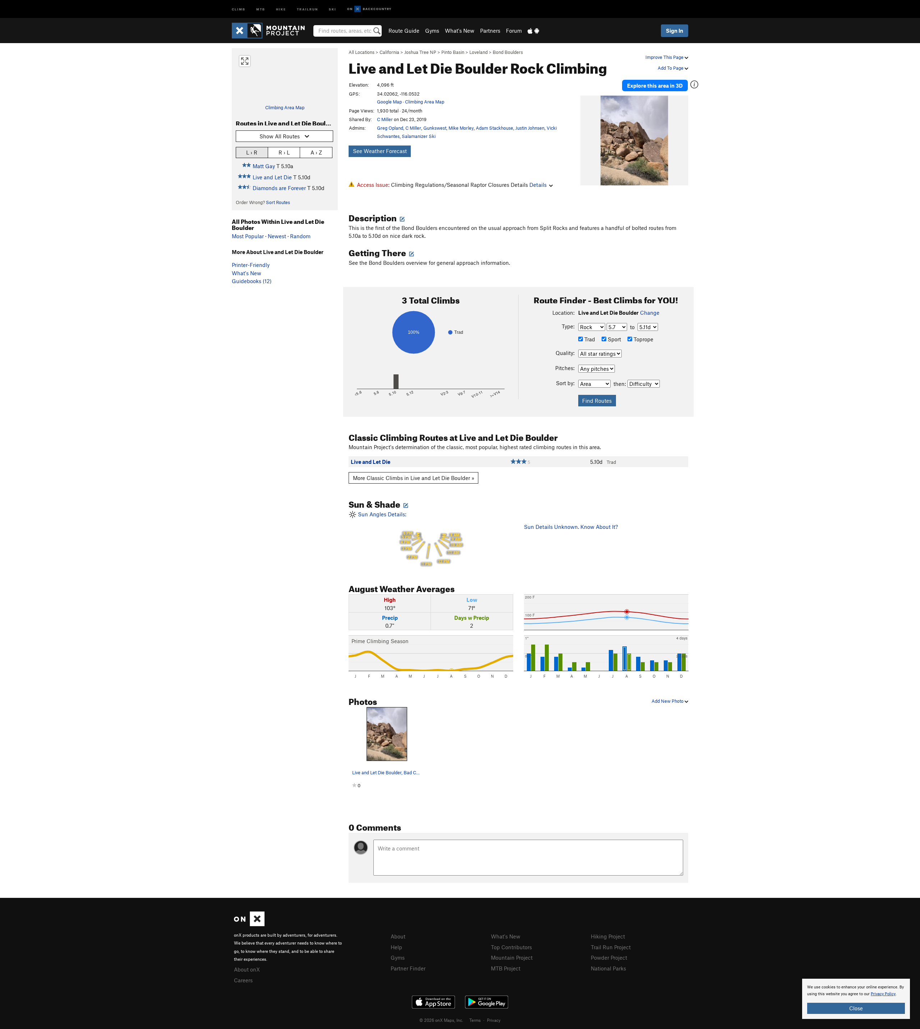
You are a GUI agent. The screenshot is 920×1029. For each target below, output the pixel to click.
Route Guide (403, 30)
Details (538, 184)
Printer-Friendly (251, 265)
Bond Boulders (508, 52)
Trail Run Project (611, 947)
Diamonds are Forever (279, 188)
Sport (613, 339)
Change (649, 312)
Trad (589, 339)
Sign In (674, 30)
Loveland (478, 52)
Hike (281, 8)
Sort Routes (278, 202)
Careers (243, 980)
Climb (238, 8)
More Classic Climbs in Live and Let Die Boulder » (413, 478)
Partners (490, 30)
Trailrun (307, 8)
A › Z (316, 152)
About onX (247, 969)
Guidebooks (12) (252, 281)
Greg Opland (390, 128)
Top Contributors (511, 947)
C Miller (385, 119)
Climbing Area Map (284, 107)
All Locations (361, 52)
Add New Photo (668, 701)
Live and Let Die (272, 177)
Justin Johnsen (529, 128)
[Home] (272, 30)
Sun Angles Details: (409, 539)
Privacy (494, 1020)
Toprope (642, 339)
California (389, 52)
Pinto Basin (452, 52)
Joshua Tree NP (420, 52)
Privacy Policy (883, 994)
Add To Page (671, 68)
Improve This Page (665, 57)
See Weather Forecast (380, 151)
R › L (284, 152)
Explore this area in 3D (655, 85)
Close (856, 1008)
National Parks (608, 968)
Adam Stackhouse (494, 128)
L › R (251, 152)
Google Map (389, 102)
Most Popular (248, 236)
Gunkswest (434, 128)
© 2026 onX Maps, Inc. (441, 1020)
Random (300, 236)
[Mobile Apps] (533, 30)
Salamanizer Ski (419, 136)
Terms (475, 1020)
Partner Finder (408, 968)
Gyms (432, 30)
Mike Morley (461, 128)
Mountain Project (512, 957)
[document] (856, 999)
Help (396, 947)
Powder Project (609, 957)
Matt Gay (264, 166)
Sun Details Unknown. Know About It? (571, 526)
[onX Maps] (249, 924)
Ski (332, 8)
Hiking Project (608, 936)
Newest (277, 236)
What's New (459, 30)
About (398, 936)
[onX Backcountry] (369, 9)
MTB (260, 8)
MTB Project (505, 968)
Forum (514, 30)
